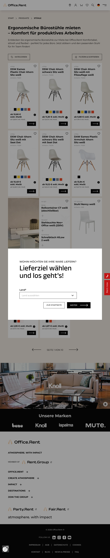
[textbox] (48, 295)
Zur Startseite (54, 305)
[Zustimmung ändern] (5, 548)
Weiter (73, 305)
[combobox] (48, 295)
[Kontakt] (107, 276)
